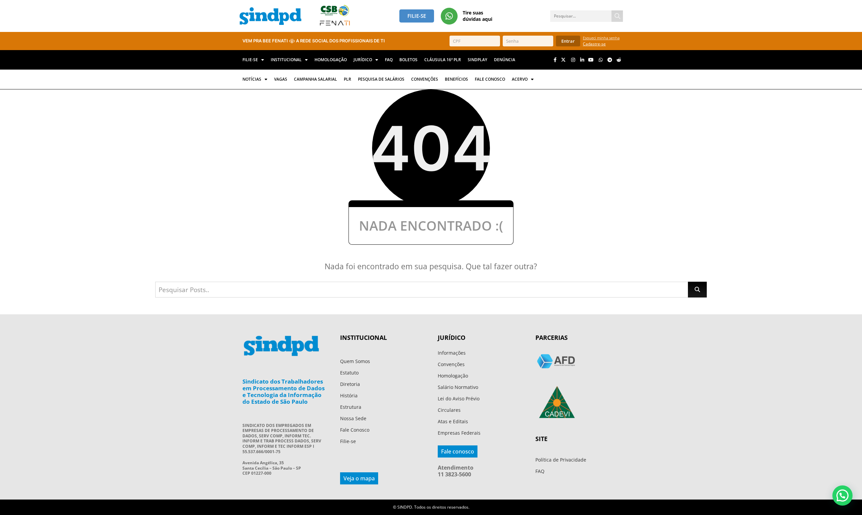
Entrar (568, 41)
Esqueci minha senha (601, 37)
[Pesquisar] (617, 16)
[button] (842, 495)
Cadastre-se (594, 44)
